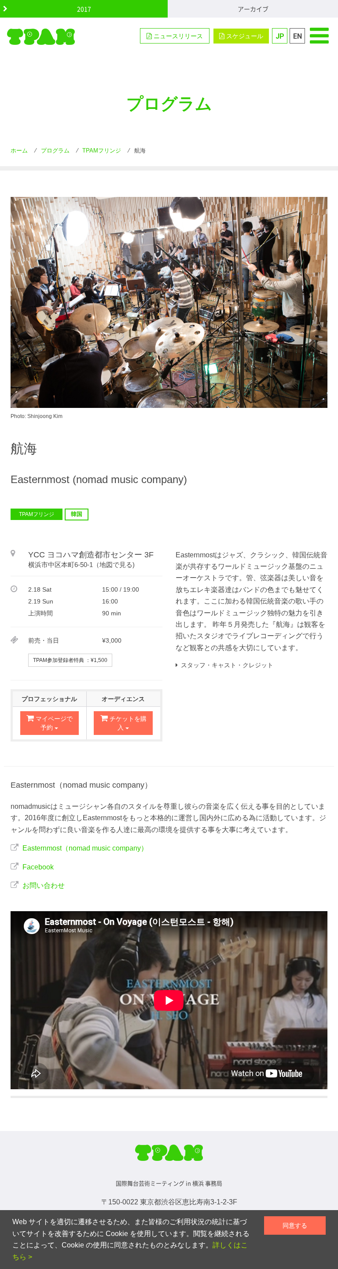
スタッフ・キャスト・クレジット (227, 665)
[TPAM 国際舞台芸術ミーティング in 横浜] (41, 36)
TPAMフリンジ (36, 514)
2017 (84, 8)
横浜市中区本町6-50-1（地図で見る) (81, 564)
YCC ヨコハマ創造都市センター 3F (91, 554)
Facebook (38, 867)
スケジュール (243, 36)
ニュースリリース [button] (177, 36)
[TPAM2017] (169, 1156)
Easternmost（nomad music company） (85, 848)
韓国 (76, 514)
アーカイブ (253, 8)
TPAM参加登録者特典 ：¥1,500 (70, 660)
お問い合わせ (43, 885)
